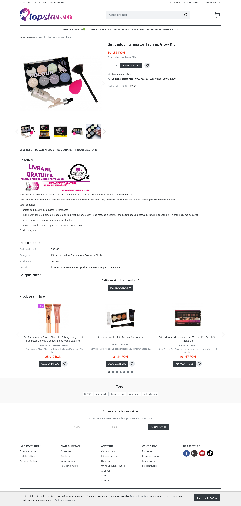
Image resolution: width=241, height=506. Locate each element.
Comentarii (64, 149)
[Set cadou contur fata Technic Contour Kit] (120, 318)
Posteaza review (120, 287)
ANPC (104, 475)
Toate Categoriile (99, 29)
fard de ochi (101, 393)
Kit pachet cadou (27, 37)
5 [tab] (124, 372)
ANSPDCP (105, 470)
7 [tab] (132, 372)
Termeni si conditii (28, 451)
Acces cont (25, 2)
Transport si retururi (69, 465)
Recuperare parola (150, 456)
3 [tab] (117, 372)
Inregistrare (40, 2)
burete (55, 267)
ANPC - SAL (106, 480)
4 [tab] (121, 372)
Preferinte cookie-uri (65, 500)
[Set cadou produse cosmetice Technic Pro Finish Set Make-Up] (187, 318)
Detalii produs (44, 149)
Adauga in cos (131, 65)
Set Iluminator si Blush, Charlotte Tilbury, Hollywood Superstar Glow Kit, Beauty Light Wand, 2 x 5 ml (53, 338)
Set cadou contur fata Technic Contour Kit (120, 337)
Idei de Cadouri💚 (74, 29)
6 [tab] (128, 372)
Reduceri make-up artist (162, 29)
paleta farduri (150, 393)
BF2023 (87, 393)
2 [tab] (113, 372)
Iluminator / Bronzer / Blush (86, 255)
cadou (75, 267)
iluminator (65, 267)
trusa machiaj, (118, 393)
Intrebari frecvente (193, 2)
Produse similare (86, 149)
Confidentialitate (27, 456)
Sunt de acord (207, 497)
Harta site (105, 461)
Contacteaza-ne (213, 2)
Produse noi (121, 29)
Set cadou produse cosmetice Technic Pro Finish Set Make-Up (188, 338)
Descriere (26, 149)
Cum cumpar (66, 451)
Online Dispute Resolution (113, 465)
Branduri (138, 29)
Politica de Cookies (28, 461)
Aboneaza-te (159, 426)
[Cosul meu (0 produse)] (217, 15)
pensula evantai (112, 267)
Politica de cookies (139, 496)
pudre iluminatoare (91, 267)
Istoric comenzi (57, 2)
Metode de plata (67, 461)
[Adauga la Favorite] (147, 65)
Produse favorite (149, 465)
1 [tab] (109, 372)
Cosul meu (65, 456)
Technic (55, 261)
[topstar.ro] (50, 14)
